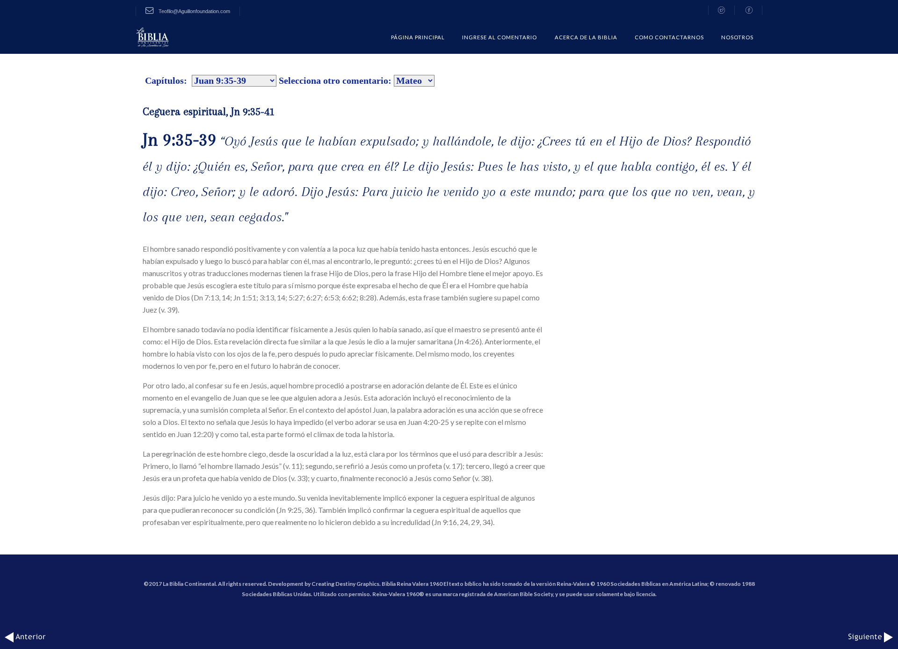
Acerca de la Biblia (586, 37)
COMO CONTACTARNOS (669, 37)
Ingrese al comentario (499, 37)
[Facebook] (749, 10)
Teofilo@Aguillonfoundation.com (193, 11)
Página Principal (418, 37)
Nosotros (737, 37)
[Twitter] (721, 10)
